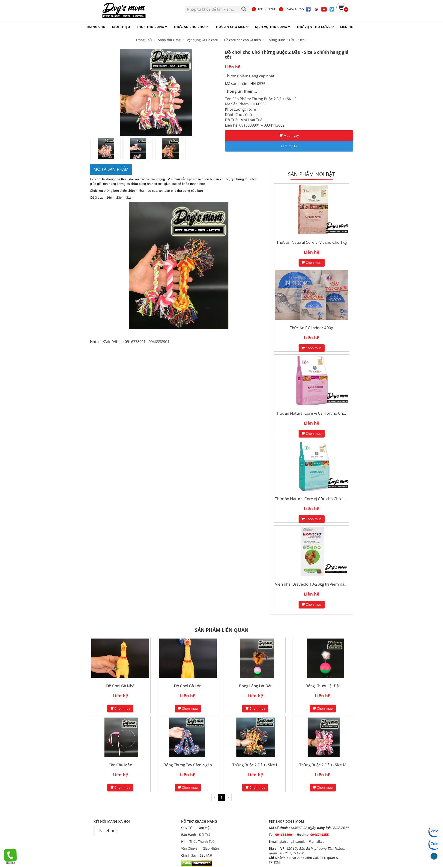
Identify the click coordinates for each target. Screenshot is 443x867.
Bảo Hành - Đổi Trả (195, 834)
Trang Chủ (144, 40)
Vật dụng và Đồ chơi (202, 40)
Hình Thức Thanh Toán (198, 841)
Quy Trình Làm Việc (196, 827)
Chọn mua (313, 262)
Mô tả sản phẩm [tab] (111, 169)
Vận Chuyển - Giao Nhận (200, 848)
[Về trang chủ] (124, 10)
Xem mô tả (289, 146)
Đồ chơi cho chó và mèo (242, 40)
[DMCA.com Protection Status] (196, 863)
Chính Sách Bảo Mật (196, 855)
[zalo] (434, 844)
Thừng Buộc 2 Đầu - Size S (287, 40)
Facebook (108, 830)
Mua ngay (291, 135)
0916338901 (267, 9)
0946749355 (294, 9)
